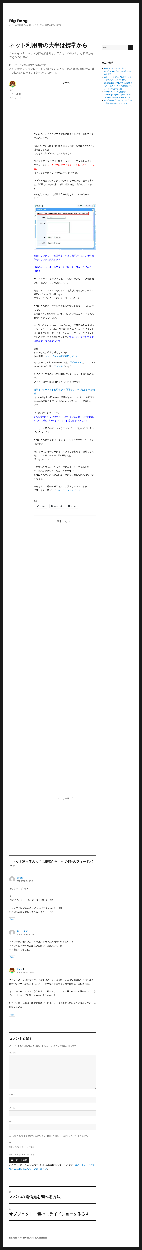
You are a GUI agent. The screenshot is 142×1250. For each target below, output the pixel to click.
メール (13, 1108)
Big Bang (18, 20)
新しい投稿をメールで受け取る (21, 1154)
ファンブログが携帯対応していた (61, 356)
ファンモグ (59, 366)
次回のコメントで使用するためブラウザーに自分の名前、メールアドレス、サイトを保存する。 (51, 1136)
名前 (12, 1094)
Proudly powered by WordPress (33, 1238)
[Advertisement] (65, 104)
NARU (20, 877)
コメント (14, 1053)
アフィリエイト (15, 97)
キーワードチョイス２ (69, 490)
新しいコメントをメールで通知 (21, 1147)
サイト (12, 1121)
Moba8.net (76, 362)
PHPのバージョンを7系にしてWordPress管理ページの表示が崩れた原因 (118, 71)
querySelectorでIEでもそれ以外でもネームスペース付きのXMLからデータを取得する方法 (118, 86)
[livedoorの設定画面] (65, 227)
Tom (11, 90)
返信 (12, 919)
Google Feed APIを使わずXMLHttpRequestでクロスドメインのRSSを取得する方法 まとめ (118, 95)
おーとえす (22, 931)
